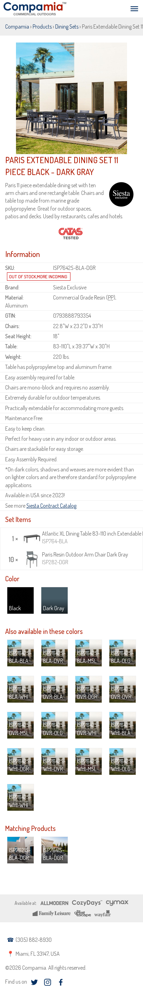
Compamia (17, 26)
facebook (60, 982)
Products (42, 26)
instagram (47, 982)
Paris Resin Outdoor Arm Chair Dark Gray (85, 558)
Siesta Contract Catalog (51, 505)
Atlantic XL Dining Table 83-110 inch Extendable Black (91, 537)
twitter (34, 982)
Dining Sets (66, 26)
